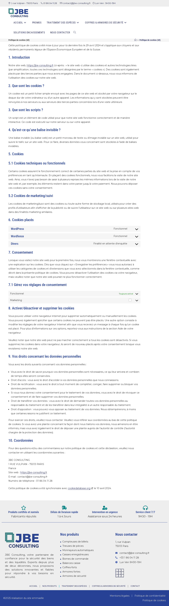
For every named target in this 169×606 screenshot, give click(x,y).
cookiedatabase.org (79, 488)
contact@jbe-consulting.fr (76, 3)
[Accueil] (135, 40)
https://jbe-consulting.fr (40, 65)
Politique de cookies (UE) (150, 40)
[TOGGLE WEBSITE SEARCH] (75, 32)
